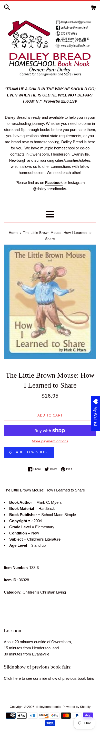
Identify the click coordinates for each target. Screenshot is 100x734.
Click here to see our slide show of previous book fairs (49, 678)
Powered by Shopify (77, 707)
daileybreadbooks (48, 707)
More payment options (50, 441)
